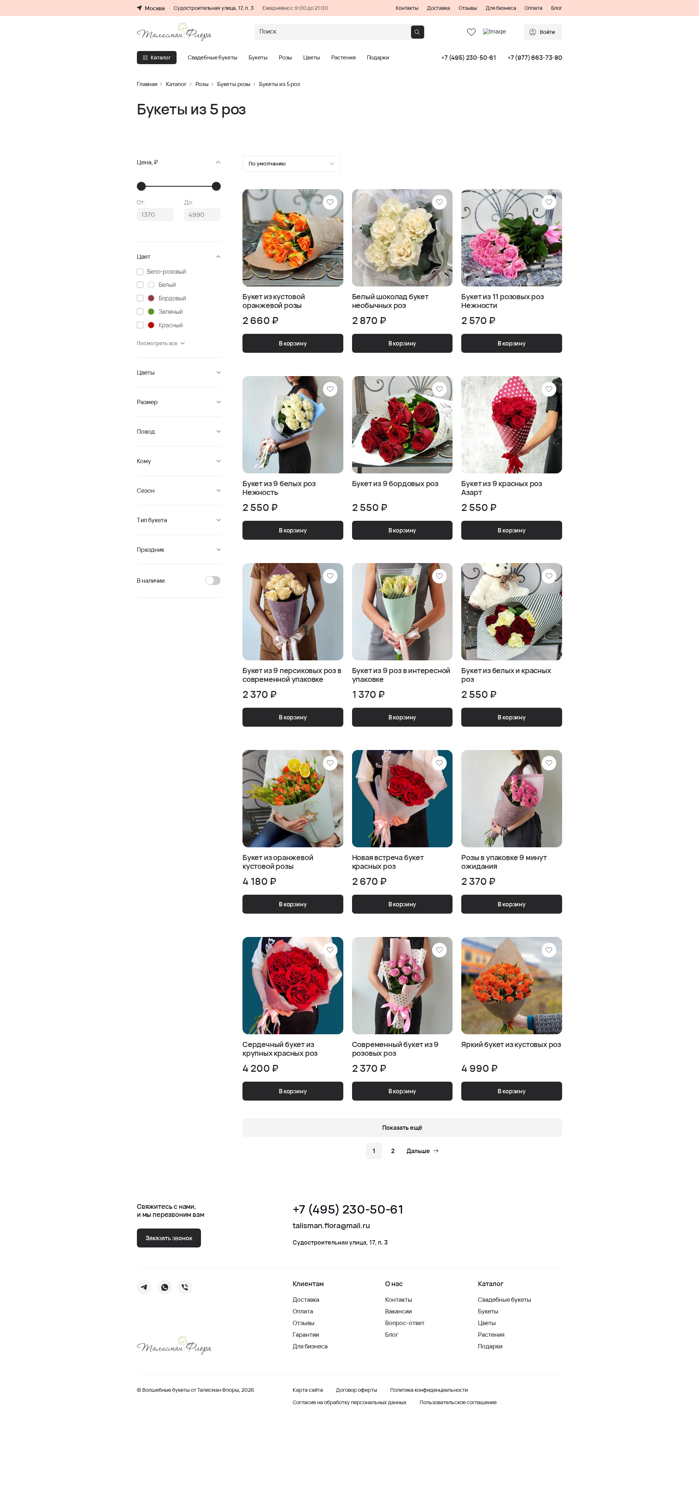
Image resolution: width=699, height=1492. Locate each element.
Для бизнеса (501, 8)
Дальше (418, 1151)
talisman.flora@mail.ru (331, 1225)
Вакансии (398, 1311)
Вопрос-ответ (404, 1323)
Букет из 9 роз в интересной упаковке (401, 675)
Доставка (438, 8)
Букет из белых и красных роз (506, 675)
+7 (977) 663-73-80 (535, 57)
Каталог (161, 57)
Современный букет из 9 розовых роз (395, 1049)
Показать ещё (402, 1128)
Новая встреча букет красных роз (388, 862)
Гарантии (306, 1334)
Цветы (311, 57)
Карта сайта (308, 1390)
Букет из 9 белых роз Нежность (279, 488)
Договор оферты (356, 1390)
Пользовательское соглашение (458, 1402)
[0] (471, 32)
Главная (147, 84)
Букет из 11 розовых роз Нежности (502, 301)
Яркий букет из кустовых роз (511, 1044)
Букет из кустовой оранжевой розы (273, 301)
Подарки (378, 57)
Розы (285, 57)
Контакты (407, 8)
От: (141, 202)
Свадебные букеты (213, 57)
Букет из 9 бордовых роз (395, 483)
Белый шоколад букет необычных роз (390, 301)
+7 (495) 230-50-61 (468, 57)
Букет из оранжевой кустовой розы (277, 862)
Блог (556, 8)
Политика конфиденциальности (429, 1390)
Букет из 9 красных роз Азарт (501, 488)
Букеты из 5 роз (279, 84)
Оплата (533, 8)
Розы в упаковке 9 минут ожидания (503, 862)
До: (189, 202)
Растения (343, 57)
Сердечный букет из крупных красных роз (279, 1049)
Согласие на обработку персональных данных (350, 1402)
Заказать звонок (169, 1238)
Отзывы (468, 8)
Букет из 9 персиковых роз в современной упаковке (291, 675)
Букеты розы (233, 84)
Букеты (258, 57)
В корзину (293, 343)
